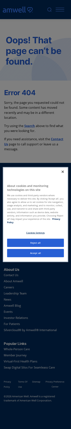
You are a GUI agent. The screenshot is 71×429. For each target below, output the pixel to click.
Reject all (35, 242)
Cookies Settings (35, 232)
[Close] (62, 171)
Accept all (35, 252)
